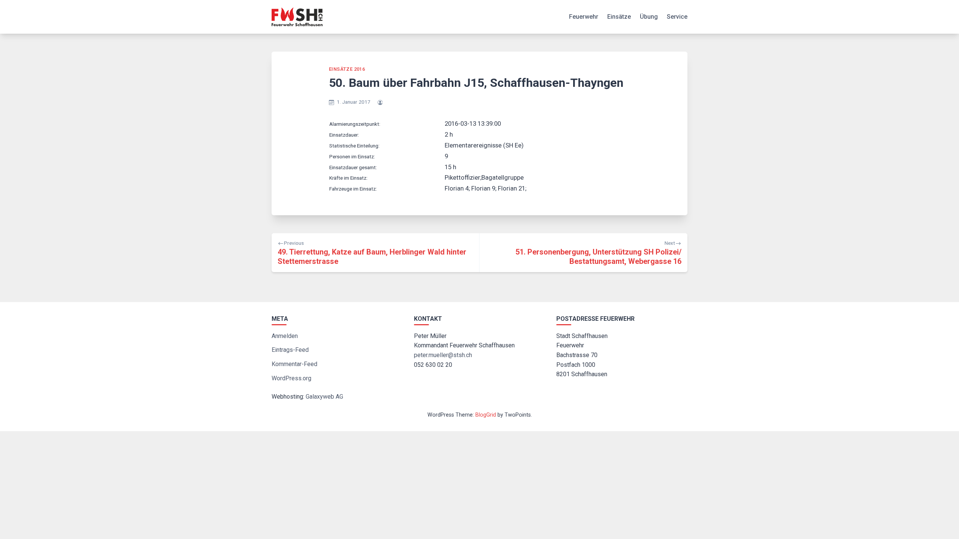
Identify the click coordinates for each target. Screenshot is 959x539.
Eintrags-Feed (290, 349)
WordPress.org (291, 378)
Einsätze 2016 (347, 69)
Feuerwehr (583, 16)
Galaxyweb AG (324, 396)
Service (677, 16)
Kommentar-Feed (294, 364)
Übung (649, 16)
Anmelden (285, 335)
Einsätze (619, 16)
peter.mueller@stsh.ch (443, 355)
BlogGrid (485, 415)
